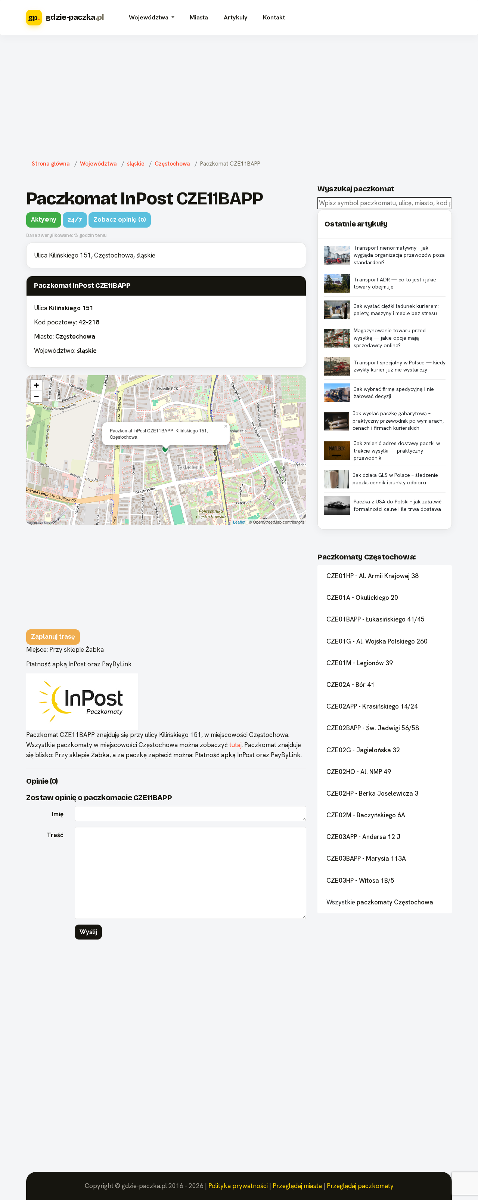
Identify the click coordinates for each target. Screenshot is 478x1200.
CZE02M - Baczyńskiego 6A (365, 815)
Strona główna (51, 163)
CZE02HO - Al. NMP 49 (358, 772)
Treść (55, 835)
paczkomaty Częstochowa (395, 902)
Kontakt (274, 17)
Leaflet (239, 522)
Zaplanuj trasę (53, 636)
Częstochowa (172, 163)
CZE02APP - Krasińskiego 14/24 (372, 706)
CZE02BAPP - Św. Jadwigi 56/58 (372, 728)
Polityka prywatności (238, 1186)
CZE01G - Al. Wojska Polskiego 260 (377, 641)
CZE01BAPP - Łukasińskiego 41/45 (375, 619)
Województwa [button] (149, 17)
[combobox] (384, 203)
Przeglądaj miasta (297, 1186)
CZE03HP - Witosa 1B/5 (360, 880)
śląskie (136, 163)
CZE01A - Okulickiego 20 (362, 597)
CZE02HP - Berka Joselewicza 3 (372, 793)
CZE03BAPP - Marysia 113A (366, 858)
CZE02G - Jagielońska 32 (363, 750)
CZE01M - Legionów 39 (359, 663)
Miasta (199, 17)
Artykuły (236, 17)
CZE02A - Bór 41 (350, 685)
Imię (57, 814)
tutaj (235, 745)
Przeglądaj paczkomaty (360, 1186)
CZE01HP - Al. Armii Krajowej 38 (372, 576)
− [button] (36, 396)
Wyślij (88, 931)
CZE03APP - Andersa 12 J (363, 837)
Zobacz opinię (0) (119, 219)
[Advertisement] (239, 95)
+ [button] (36, 385)
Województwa (98, 163)
